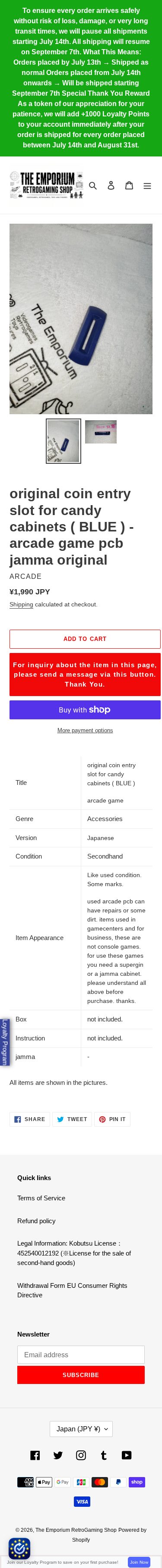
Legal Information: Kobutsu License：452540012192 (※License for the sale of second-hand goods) (74, 1253)
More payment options (85, 730)
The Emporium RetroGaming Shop (76, 1530)
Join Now (139, 1562)
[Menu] (147, 185)
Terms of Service (41, 1198)
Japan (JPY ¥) (78, 1429)
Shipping (21, 604)
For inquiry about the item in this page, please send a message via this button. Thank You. (85, 674)
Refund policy (36, 1220)
